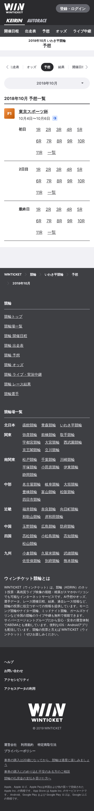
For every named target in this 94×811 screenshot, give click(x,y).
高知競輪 (71, 536)
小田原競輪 (50, 467)
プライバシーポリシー (20, 751)
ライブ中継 (82, 31)
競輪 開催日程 (15, 335)
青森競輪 (48, 425)
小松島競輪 (50, 536)
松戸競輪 (29, 459)
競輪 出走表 (14, 345)
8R (59, 141)
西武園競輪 (73, 442)
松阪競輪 (67, 492)
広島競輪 (48, 526)
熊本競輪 (71, 560)
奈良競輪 (48, 509)
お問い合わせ (13, 671)
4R (69, 129)
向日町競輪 (69, 509)
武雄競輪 (71, 553)
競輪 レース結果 (17, 384)
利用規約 (27, 745)
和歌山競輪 (31, 516)
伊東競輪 (71, 467)
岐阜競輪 (52, 484)
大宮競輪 (52, 442)
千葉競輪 (48, 459)
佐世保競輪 (31, 560)
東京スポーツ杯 (33, 111)
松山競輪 (29, 543)
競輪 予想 (12, 355)
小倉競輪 (29, 553)
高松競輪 (29, 536)
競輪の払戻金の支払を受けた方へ (27, 778)
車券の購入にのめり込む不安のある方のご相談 (37, 771)
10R (81, 141)
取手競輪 (67, 434)
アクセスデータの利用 (20, 688)
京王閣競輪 (31, 450)
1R (38, 129)
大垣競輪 (71, 484)
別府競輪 (52, 560)
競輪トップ (13, 316)
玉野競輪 (29, 526)
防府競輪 (67, 526)
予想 (46, 31)
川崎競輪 (67, 459)
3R (58, 129)
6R (38, 141)
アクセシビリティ (16, 680)
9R (69, 141)
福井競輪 (29, 509)
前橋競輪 (48, 434)
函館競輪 (29, 425)
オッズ (61, 31)
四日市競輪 (31, 499)
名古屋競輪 (31, 484)
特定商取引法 (47, 745)
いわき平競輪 (71, 425)
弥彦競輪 (29, 434)
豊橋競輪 (29, 492)
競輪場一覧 (13, 326)
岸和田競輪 (54, 516)
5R (79, 129)
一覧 (52, 152)
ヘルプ (9, 662)
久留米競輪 (50, 553)
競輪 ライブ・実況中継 (23, 374)
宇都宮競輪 (31, 442)
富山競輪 (48, 492)
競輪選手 (11, 393)
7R (48, 141)
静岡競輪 (29, 474)
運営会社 (10, 745)
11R (39, 152)
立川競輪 (52, 450)
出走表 (30, 31)
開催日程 (11, 31)
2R (48, 129)
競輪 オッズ (14, 364)
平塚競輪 (29, 467)
